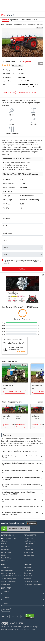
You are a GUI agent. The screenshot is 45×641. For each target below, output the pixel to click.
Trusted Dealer (29, 570)
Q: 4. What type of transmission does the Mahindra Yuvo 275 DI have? (21, 478)
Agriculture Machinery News (11, 576)
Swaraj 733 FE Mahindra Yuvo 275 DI (14, 425)
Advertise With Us (9, 538)
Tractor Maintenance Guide (33, 584)
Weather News (6, 584)
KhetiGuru (27, 567)
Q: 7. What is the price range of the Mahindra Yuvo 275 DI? (20, 500)
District (5, 247)
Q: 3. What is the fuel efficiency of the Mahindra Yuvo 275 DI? (21, 471)
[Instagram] (12, 616)
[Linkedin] (22, 616)
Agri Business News (8, 573)
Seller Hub (27, 573)
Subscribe (6, 610)
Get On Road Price (9, 92)
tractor (26, 140)
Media (3, 555)
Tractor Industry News (8, 579)
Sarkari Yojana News (8, 581)
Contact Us (5, 547)
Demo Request (24, 92)
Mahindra (6, 416)
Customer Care (29, 555)
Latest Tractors (29, 544)
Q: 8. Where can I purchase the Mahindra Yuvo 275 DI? (20, 507)
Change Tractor (26, 62)
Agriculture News (7, 570)
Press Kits (4, 561)
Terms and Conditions (13, 629)
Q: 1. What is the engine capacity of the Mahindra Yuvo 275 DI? (20, 457)
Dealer (34, 20)
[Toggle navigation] (19, 15)
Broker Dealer (28, 576)
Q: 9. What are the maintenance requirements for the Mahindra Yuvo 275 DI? (20, 513)
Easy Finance (28, 549)
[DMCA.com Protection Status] (29, 616)
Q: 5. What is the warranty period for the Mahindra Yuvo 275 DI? (21, 486)
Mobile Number (7, 233)
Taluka (5, 254)
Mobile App (5, 549)
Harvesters (27, 547)
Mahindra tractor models (20, 24)
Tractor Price (28, 538)
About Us (4, 541)
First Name (6, 218)
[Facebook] (8, 616)
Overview (5, 20)
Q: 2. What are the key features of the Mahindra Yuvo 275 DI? (21, 464)
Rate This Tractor (17, 65)
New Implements (29, 541)
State (5, 240)
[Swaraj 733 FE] (15, 373)
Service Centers (29, 552)
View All (40, 402)
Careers (4, 544)
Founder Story (6, 558)
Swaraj (18, 416)
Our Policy (24, 629)
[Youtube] (3, 616)
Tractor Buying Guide (31, 581)
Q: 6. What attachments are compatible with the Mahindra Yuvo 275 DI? (18, 493)
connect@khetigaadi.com (23, 445)
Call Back (22, 269)
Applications (26, 20)
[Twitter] (17, 616)
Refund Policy (6, 552)
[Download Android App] (31, 523)
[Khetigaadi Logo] (7, 15)
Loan (34, 92)
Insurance (27, 579)
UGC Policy (31, 629)
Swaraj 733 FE (8, 385)
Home (2, 24)
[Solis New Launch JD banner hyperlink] (22, 289)
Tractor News (5, 567)
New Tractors (9, 24)
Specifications (15, 20)
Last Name (6, 226)
